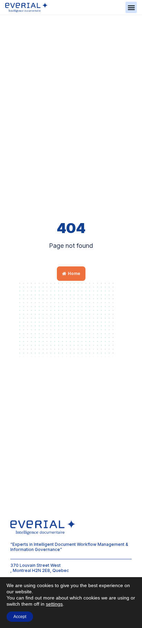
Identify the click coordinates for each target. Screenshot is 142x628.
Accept (19, 616)
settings (54, 604)
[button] (131, 7)
